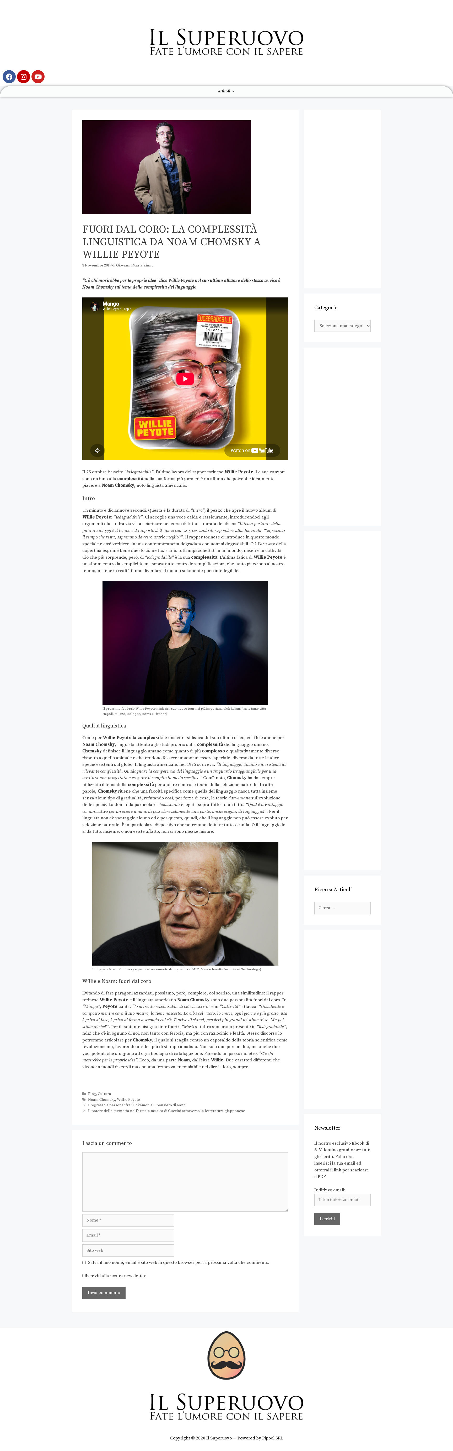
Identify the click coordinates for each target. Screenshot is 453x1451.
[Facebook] (9, 76)
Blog (92, 1094)
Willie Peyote (128, 1099)
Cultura (104, 1094)
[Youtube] (38, 76)
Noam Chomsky (101, 1099)
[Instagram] (23, 76)
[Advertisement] (342, 199)
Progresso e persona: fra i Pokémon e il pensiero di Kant (136, 1105)
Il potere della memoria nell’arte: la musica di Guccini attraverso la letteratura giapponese (166, 1111)
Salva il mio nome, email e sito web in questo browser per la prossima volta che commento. (178, 1262)
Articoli (224, 91)
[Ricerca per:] (342, 908)
